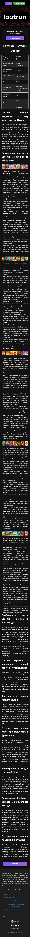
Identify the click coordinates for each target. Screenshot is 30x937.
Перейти (15, 863)
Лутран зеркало (15, 38)
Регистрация (19, 3)
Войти (8, 3)
